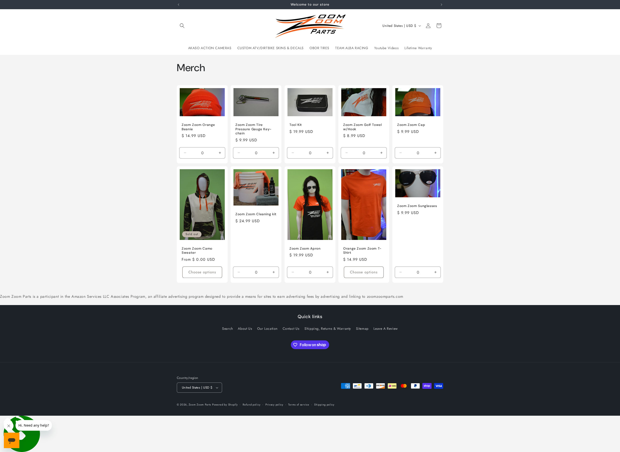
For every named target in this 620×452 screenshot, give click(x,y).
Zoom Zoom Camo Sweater (197, 250)
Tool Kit (295, 125)
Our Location (267, 328)
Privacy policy (274, 404)
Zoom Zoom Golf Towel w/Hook (362, 127)
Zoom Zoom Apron (304, 248)
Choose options (202, 272)
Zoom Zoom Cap (411, 125)
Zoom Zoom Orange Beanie (198, 127)
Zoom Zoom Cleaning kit (256, 214)
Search (227, 328)
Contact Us (291, 328)
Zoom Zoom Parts (200, 404)
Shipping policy (324, 404)
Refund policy (251, 404)
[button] (182, 25)
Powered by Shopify (225, 404)
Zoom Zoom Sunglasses (417, 206)
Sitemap (362, 328)
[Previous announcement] (178, 4)
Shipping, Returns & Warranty (327, 328)
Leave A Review (385, 328)
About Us (245, 328)
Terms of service (298, 404)
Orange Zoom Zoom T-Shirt (362, 250)
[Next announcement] (441, 4)
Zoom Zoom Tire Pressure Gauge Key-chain (253, 129)
